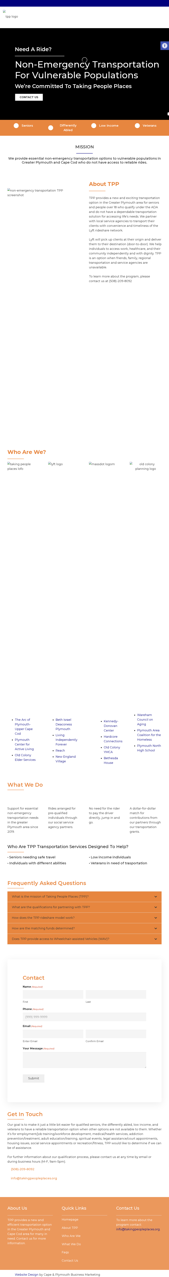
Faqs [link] (65, 1252)
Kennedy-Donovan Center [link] (111, 725)
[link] (164, 45)
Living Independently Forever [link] (66, 739)
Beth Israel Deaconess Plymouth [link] (64, 724)
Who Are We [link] (71, 1236)
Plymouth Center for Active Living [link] (24, 744)
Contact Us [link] (70, 1260)
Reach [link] (60, 750)
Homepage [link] (70, 1219)
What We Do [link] (71, 1244)
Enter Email (30, 1041)
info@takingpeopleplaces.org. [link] (138, 1229)
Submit (33, 1078)
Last (88, 1001)
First (25, 1001)
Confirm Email (94, 1041)
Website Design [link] (26, 1275)
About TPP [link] (70, 1228)
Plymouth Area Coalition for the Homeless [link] (149, 735)
